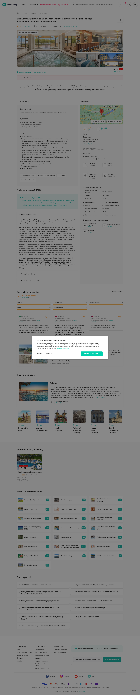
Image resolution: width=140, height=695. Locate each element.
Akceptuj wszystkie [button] (91, 353)
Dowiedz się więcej (63, 348)
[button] (45, 354)
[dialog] (70, 347)
